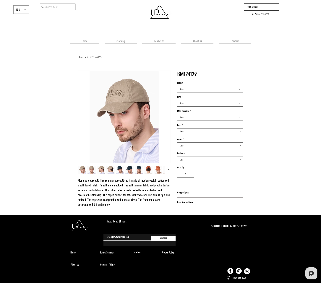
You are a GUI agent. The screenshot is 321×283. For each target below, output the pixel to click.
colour (180, 82)
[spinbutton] (185, 174)
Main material (184, 111)
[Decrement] (180, 174)
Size (180, 97)
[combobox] (210, 89)
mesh (180, 139)
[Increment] (191, 174)
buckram (181, 153)
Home (82, 57)
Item (180, 125)
